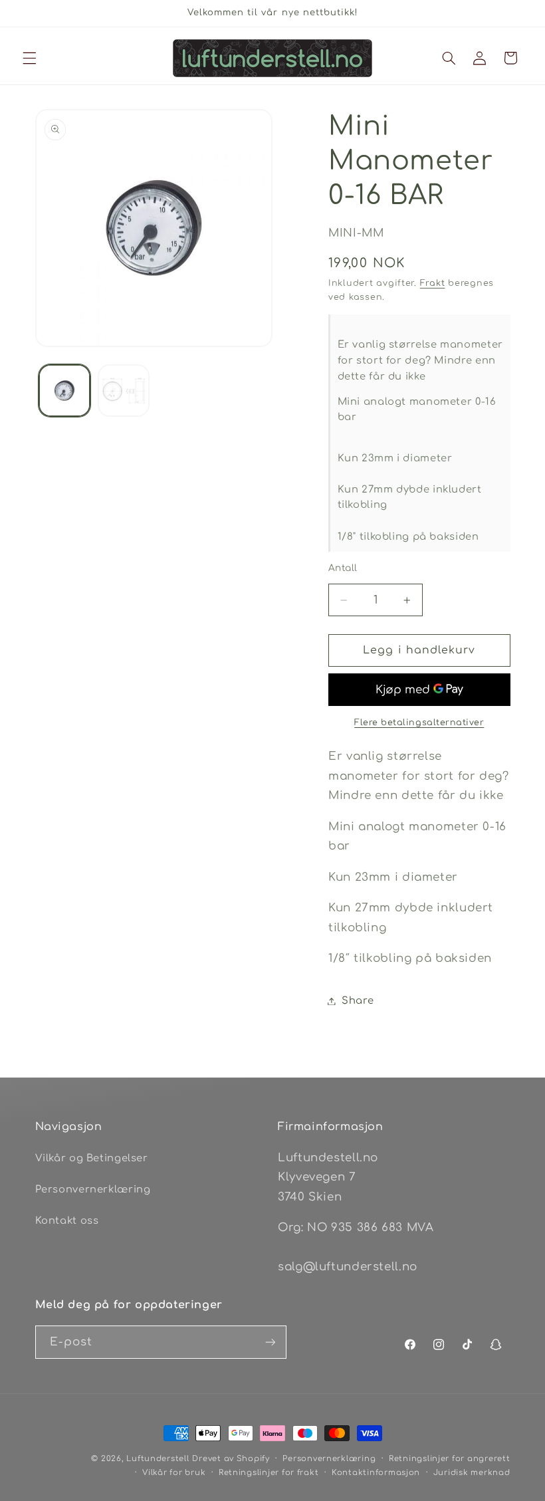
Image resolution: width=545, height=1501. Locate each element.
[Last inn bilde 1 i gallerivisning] (64, 390)
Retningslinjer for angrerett (449, 1458)
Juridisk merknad (471, 1472)
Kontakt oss (67, 1220)
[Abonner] (270, 1342)
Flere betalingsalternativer (419, 722)
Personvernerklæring (93, 1189)
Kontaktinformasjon (376, 1472)
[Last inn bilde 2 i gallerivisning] (124, 390)
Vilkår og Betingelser (91, 1158)
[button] (29, 58)
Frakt (432, 283)
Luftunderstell (157, 1458)
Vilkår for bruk (173, 1472)
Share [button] (358, 1000)
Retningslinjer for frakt (269, 1472)
